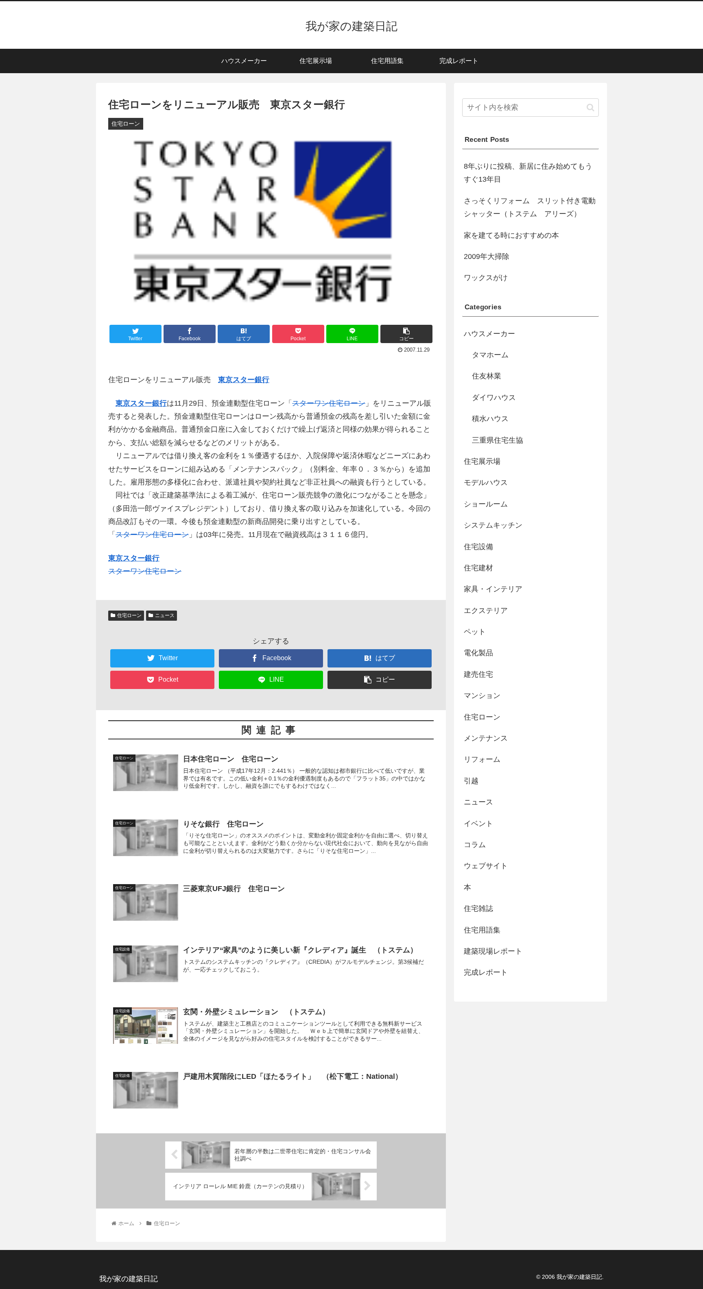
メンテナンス (486, 738)
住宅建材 (478, 568)
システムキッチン (493, 525)
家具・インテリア (493, 589)
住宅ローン (129, 615)
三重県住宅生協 (497, 440)
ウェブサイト (486, 866)
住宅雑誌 (478, 908)
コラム (475, 845)
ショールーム (486, 504)
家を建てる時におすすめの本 (511, 235)
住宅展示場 (482, 461)
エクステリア (486, 610)
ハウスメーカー (489, 334)
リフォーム (482, 759)
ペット (475, 632)
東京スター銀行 (243, 380)
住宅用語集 (482, 930)
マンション (482, 695)
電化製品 (478, 653)
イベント (478, 823)
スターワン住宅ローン (328, 403)
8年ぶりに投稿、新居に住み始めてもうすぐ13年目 (528, 172)
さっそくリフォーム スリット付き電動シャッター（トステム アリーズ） (530, 207)
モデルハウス (486, 482)
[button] (590, 107)
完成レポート (486, 972)
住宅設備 (478, 547)
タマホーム (490, 355)
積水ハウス (490, 419)
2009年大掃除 (486, 256)
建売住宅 (478, 674)
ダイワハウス (494, 397)
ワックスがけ (486, 278)
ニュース (165, 615)
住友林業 (486, 376)
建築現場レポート (493, 951)
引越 (471, 781)
